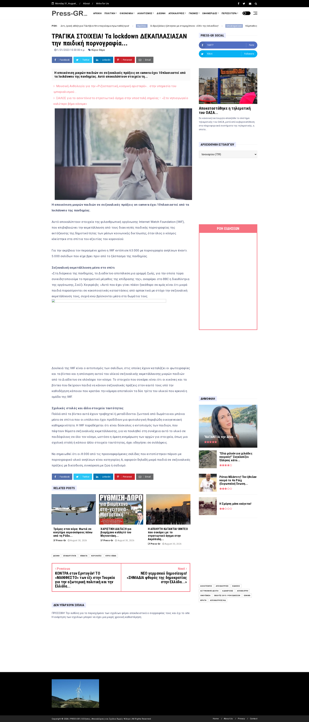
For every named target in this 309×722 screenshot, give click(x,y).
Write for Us (102, 3)
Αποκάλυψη (242, 591)
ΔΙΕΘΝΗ (161, 13)
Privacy (241, 719)
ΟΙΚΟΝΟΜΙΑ (126, 13)
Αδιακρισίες (227, 591)
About (86, 3)
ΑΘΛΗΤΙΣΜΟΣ (144, 13)
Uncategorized (202, 26)
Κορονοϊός (96, 556)
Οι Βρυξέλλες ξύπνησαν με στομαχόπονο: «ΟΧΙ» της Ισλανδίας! (153, 26)
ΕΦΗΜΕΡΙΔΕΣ (209, 13)
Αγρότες (110, 26)
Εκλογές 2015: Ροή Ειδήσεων (227, 595)
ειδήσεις (236, 586)
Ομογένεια (205, 595)
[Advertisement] (228, 191)
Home (216, 719)
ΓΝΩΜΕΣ (193, 13)
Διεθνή (56, 556)
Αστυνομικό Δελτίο (209, 591)
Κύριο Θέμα (98, 49)
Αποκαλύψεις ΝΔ (218, 600)
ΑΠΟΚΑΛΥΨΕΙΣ (176, 13)
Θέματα (83, 556)
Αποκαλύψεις (222, 586)
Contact (253, 719)
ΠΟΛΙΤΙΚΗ (109, 13)
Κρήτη (203, 600)
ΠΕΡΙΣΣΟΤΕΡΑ (229, 13)
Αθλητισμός (206, 586)
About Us (228, 719)
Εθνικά (247, 595)
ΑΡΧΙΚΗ (97, 13)
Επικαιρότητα (69, 556)
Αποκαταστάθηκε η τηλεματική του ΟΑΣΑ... (225, 110)
